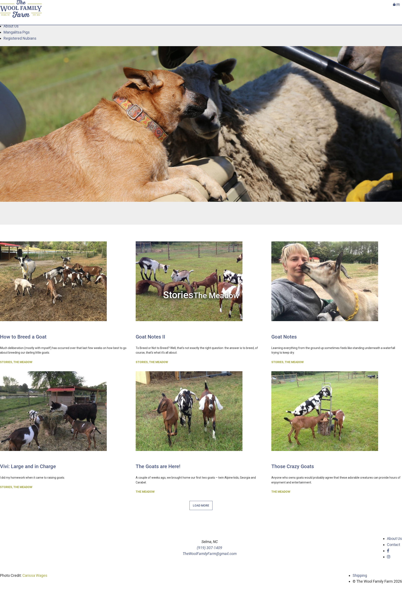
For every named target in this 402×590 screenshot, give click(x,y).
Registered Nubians (20, 38)
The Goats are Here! (158, 466)
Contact (393, 544)
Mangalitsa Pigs (17, 32)
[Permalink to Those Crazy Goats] (324, 454)
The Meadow (22, 362)
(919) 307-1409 (209, 548)
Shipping (360, 575)
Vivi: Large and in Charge (28, 466)
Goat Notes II (150, 337)
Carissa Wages (34, 575)
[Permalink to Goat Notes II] (189, 325)
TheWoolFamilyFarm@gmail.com (210, 553)
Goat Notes (284, 337)
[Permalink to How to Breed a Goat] (53, 325)
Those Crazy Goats (292, 466)
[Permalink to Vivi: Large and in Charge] (53, 454)
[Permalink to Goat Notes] (324, 325)
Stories (6, 362)
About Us (11, 26)
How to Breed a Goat (23, 337)
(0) (398, 4)
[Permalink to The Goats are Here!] (189, 454)
